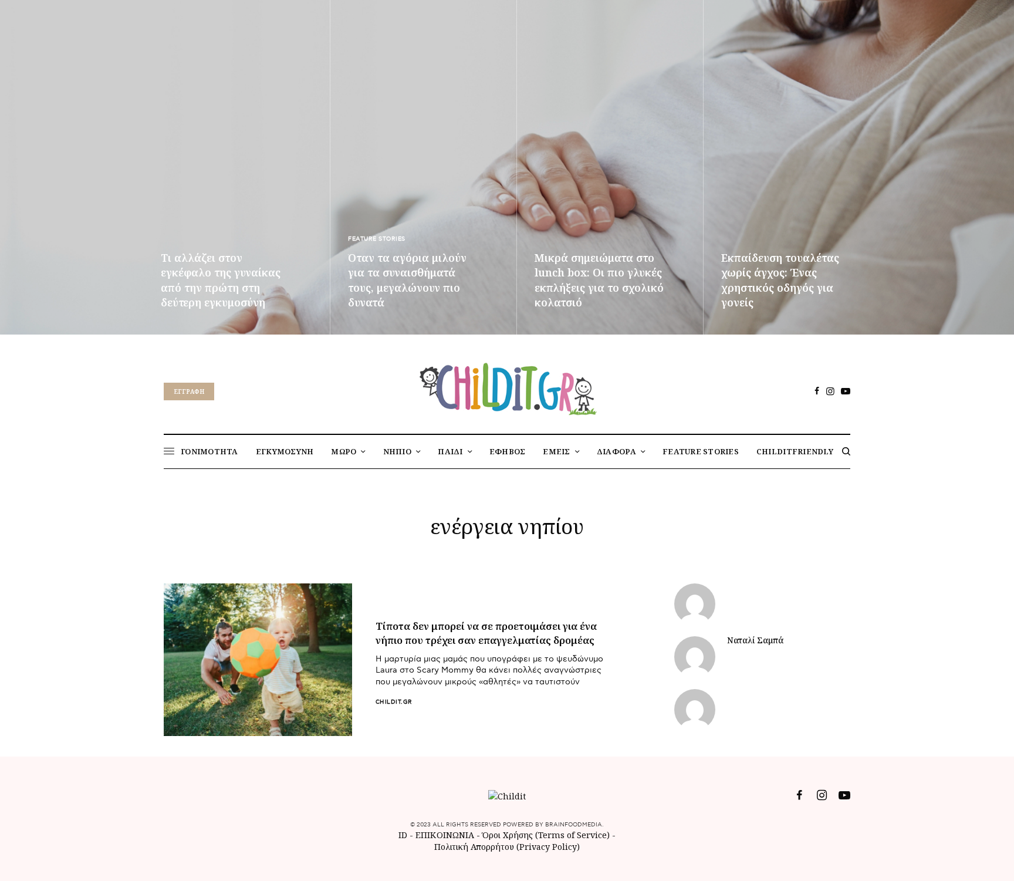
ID (402, 835)
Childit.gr (394, 702)
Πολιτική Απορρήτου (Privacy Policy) (507, 846)
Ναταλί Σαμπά (755, 640)
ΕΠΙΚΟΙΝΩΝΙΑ (445, 835)
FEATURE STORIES (376, 238)
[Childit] (507, 386)
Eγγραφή (189, 391)
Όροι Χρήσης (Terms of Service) (546, 835)
